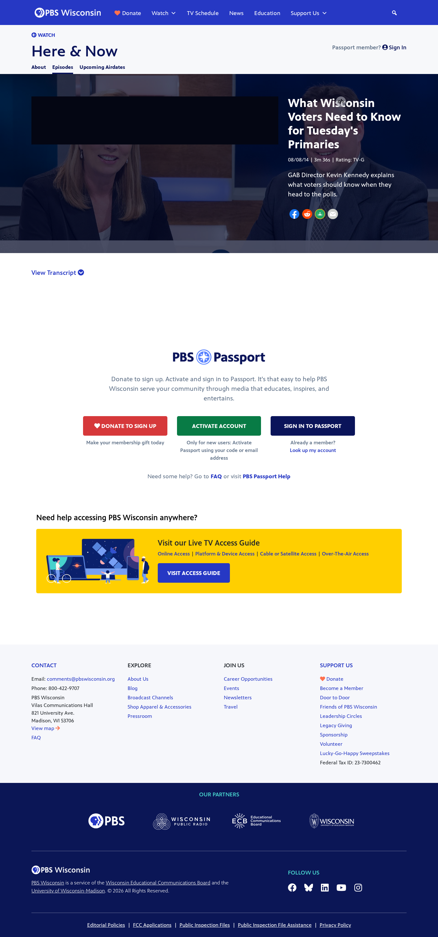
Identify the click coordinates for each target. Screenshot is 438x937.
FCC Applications (152, 925)
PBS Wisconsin (47, 883)
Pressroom (140, 716)
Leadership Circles (341, 716)
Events (231, 688)
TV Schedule (203, 13)
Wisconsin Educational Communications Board (158, 883)
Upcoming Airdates (102, 67)
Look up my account (313, 450)
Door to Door (335, 698)
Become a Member (341, 688)
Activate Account (219, 426)
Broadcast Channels (150, 698)
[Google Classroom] (320, 215)
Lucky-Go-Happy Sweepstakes (355, 753)
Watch (160, 13)
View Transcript (54, 272)
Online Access (174, 554)
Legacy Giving (336, 725)
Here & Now (74, 51)
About (38, 67)
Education (267, 13)
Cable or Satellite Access (288, 554)
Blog (133, 688)
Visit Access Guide (193, 573)
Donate (131, 13)
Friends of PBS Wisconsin (348, 707)
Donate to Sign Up (128, 426)
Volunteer (331, 744)
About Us (138, 679)
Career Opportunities (248, 679)
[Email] (332, 215)
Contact (44, 665)
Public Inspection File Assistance (275, 925)
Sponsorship (334, 735)
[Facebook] (294, 215)
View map (43, 728)
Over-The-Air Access (345, 554)
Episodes (62, 67)
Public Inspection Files (205, 925)
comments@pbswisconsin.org (81, 679)
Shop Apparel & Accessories (159, 707)
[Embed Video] (341, 102)
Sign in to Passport (312, 426)
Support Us (305, 13)
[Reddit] (307, 215)
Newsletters (238, 698)
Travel (231, 707)
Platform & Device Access (225, 554)
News (236, 13)
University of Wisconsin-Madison (68, 891)
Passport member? (369, 47)
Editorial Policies (106, 925)
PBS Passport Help (267, 476)
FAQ (216, 476)
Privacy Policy (335, 925)
